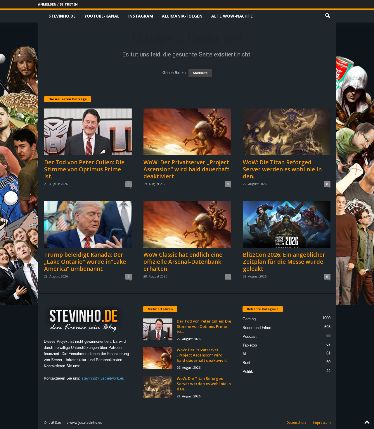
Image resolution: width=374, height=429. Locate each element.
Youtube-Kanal (102, 16)
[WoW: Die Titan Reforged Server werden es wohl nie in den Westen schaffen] (286, 131)
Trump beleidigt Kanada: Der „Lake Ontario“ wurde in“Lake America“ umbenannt (85, 262)
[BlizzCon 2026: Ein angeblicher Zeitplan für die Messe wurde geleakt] (286, 224)
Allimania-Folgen (182, 16)
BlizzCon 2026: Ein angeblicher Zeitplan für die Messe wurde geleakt (284, 262)
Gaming (249, 319)
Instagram (140, 16)
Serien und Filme (257, 327)
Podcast (250, 336)
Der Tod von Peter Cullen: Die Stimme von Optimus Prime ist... (84, 169)
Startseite (200, 73)
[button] (327, 16)
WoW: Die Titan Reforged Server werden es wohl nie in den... (282, 169)
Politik (248, 371)
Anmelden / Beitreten (58, 4)
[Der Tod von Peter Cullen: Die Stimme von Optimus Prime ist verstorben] (88, 131)
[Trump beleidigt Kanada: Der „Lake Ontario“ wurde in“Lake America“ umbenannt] (88, 224)
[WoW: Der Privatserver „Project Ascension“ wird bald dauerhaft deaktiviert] (187, 131)
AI (244, 354)
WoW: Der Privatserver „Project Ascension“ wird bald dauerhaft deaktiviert (186, 169)
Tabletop (250, 345)
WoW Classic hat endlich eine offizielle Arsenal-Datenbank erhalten (182, 262)
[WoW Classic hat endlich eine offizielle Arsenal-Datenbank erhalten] (187, 224)
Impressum (322, 422)
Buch (247, 363)
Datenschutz (296, 422)
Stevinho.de (62, 16)
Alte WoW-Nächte (232, 16)
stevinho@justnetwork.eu (103, 378)
